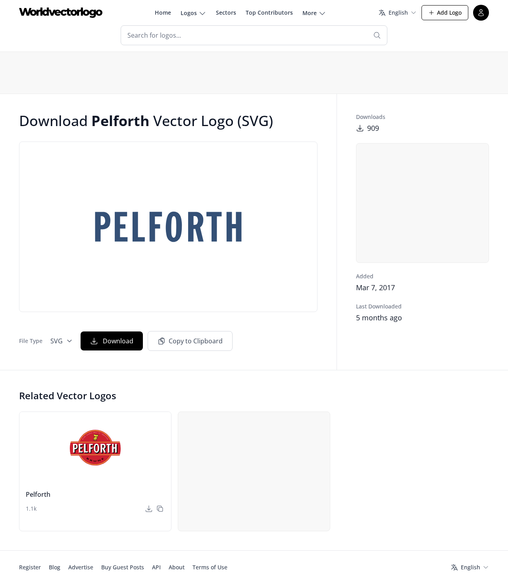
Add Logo (449, 12)
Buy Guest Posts (122, 567)
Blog (54, 567)
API (156, 567)
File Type (30, 341)
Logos (189, 13)
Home (163, 12)
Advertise (80, 567)
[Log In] (481, 13)
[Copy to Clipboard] (160, 508)
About (177, 567)
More (309, 13)
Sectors (226, 12)
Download (118, 341)
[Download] (149, 508)
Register (30, 567)
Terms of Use (209, 567)
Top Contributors (269, 12)
